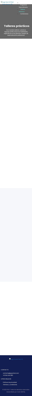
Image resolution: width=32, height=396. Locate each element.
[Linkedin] (28, 3)
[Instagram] (25, 8)
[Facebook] (23, 3)
